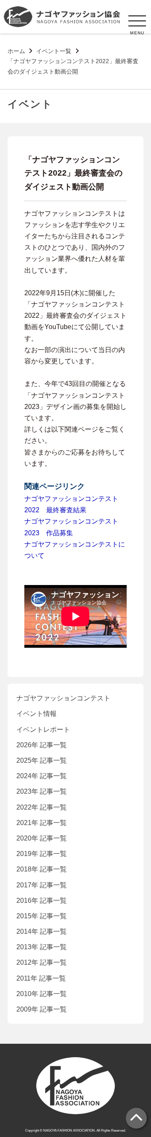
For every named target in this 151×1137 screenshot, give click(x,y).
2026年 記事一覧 (41, 745)
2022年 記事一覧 (41, 807)
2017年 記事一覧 (41, 885)
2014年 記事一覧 (41, 931)
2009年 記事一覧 (41, 1009)
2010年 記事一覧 (41, 993)
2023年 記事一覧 (41, 791)
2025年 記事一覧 (41, 760)
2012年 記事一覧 (41, 962)
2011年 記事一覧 (41, 978)
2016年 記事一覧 (41, 900)
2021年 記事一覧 (41, 822)
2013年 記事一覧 (41, 946)
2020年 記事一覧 (41, 838)
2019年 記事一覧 (41, 853)
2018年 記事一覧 (41, 869)
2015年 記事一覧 (41, 916)
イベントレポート (43, 729)
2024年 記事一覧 (41, 775)
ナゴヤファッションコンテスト (63, 698)
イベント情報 (36, 713)
